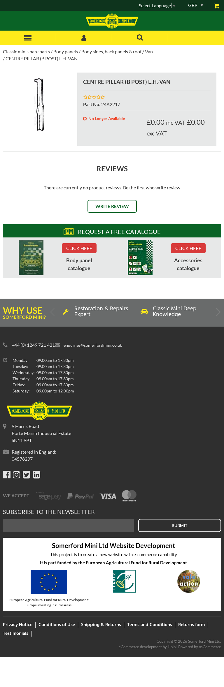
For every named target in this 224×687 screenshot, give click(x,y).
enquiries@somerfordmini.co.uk (93, 345)
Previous (53, 314)
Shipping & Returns (101, 625)
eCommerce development (140, 646)
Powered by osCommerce (199, 646)
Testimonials (15, 634)
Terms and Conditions (149, 625)
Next (218, 314)
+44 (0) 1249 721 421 (33, 345)
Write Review (112, 206)
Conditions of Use (56, 625)
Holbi (172, 646)
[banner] (31, 257)
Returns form (191, 625)
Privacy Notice (17, 625)
